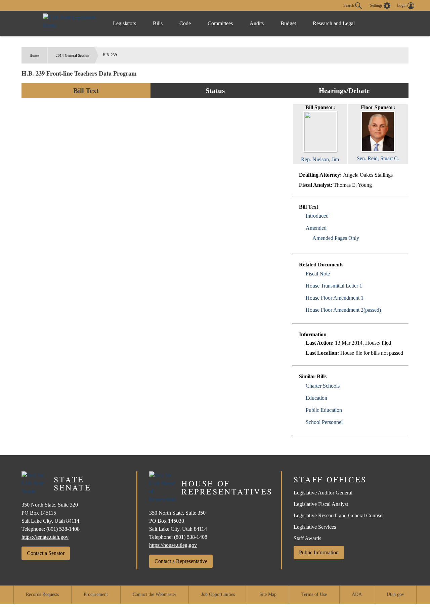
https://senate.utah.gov (45, 537)
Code (185, 23)
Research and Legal (334, 23)
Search (349, 5)
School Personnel (324, 422)
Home (34, 55)
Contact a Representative (181, 561)
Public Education (324, 410)
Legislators (124, 23)
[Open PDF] (332, 216)
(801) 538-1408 (63, 529)
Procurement (96, 594)
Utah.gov (395, 594)
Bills (158, 23)
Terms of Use (314, 594)
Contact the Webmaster (154, 594)
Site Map (267, 594)
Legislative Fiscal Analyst (321, 504)
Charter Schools (323, 386)
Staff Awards (307, 538)
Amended (316, 228)
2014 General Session (72, 55)
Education (316, 398)
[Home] (71, 23)
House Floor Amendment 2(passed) (343, 310)
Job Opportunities (218, 594)
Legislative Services (315, 527)
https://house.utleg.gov (173, 545)
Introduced (317, 216)
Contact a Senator (45, 553)
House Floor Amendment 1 (334, 298)
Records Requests (42, 594)
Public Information (319, 552)
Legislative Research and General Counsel (339, 515)
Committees (220, 23)
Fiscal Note (318, 273)
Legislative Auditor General (323, 492)
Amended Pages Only (335, 238)
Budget (288, 23)
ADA (357, 594)
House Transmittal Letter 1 (334, 286)
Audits (257, 23)
